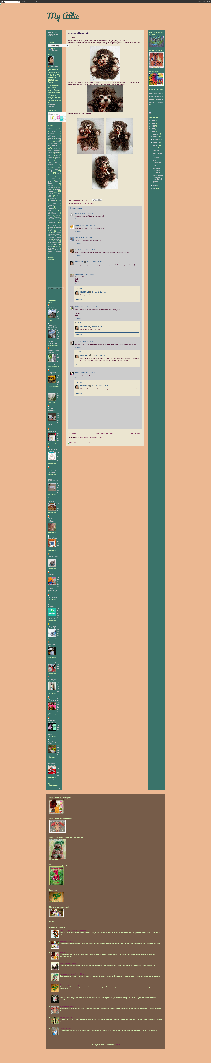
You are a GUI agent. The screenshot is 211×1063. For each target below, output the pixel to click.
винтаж (58, 141)
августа (156, 145)
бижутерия (51, 136)
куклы (50, 182)
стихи (53, 232)
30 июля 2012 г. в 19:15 (99, 292)
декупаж (50, 154)
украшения (51, 237)
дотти (49, 155)
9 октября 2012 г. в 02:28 (100, 386)
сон (58, 230)
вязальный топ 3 (58, 633)
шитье (50, 251)
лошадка (50, 185)
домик (57, 154)
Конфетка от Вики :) (157, 156)
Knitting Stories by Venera (53, 351)
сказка (58, 227)
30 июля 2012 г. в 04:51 (87, 213)
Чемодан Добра (53, 663)
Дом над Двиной (51, 605)
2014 (153, 126)
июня (155, 185)
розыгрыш (51, 218)
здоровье (50, 164)
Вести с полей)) (65, 996)
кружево (54, 178)
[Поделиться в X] (97, 200)
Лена (151, 99)
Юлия (77, 372)
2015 (153, 123)
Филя (151, 96)
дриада (50, 157)
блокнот (50, 138)
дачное (155, 182)
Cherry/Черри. (158, 153)
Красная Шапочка (55, 175)
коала (56, 169)
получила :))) (158, 93)
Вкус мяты (52, 392)
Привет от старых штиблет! (51, 519)
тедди (57, 234)
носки (51, 202)
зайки (56, 162)
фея (50, 239)
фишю (50, 241)
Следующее (73, 433)
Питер (59, 207)
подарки (51, 210)
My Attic (63, 15)
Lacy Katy (58, 251)
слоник (58, 229)
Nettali (77, 250)
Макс (57, 187)
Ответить (78, 219)
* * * (58, 523)
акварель (50, 128)
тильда (50, 235)
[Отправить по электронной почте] (93, 200)
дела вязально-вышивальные (158, 163)
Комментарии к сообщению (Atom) (90, 437)
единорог (51, 159)
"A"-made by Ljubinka (52, 450)
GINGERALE (79, 262)
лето (56, 181)
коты (50, 173)
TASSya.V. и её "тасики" (53, 481)
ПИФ (51, 208)
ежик (59, 159)
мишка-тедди (84, 203)
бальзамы (51, 133)
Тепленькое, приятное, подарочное (72, 985)
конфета (51, 171)
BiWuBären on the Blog (53, 373)
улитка (59, 237)
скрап (52, 229)
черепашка (51, 242)
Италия (50, 167)
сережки (50, 227)
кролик (59, 176)
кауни (49, 169)
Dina (76, 237)
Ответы (79, 288)
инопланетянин (52, 165)
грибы (50, 152)
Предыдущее (136, 433)
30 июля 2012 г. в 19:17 (99, 326)
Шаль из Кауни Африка (68, 963)
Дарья (77, 213)
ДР (57, 155)
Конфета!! (63, 952)
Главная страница (104, 433)
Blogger (117, 1045)
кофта (59, 173)
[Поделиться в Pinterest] (101, 200)
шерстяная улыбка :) (52, 627)
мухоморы (53, 198)
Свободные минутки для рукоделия (52, 327)
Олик (151, 93)
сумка (59, 232)
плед (57, 208)
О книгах (58, 395)
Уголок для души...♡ (52, 680)
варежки (50, 141)
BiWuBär (78, 307)
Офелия (50, 207)
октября (156, 139)
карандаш (56, 167)
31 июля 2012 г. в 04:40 (85, 341)
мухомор (58, 196)
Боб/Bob (156, 150)
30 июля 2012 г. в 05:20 (86, 237)
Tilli (76, 341)
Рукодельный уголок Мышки (53, 700)
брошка (58, 138)
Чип (59, 242)
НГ (60, 198)
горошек (50, 150)
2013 (153, 129)
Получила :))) (158, 99)
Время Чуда (52, 538)
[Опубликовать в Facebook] (99, 200)
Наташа (151, 102)
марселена (52, 431)
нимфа (52, 200)
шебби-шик (51, 248)
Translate (55, 50)
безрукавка (51, 135)
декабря (156, 134)
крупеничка (51, 180)
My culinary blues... (52, 742)
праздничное (52, 213)
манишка (50, 189)
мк (58, 193)
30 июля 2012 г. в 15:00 (89, 307)
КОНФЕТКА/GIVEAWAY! (68, 1006)
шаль (53, 244)
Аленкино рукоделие (52, 721)
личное (51, 184)
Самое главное (65, 1028)
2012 (153, 131)
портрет (50, 212)
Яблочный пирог (58, 507)
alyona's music (53, 597)
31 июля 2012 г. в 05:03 (99, 355)
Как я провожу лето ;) (67, 1017)
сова (51, 231)
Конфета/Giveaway (66, 941)
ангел (59, 130)
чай (57, 241)
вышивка (54, 143)
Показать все (57, 779)
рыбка (49, 223)
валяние (54, 140)
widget (59, 788)
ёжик (51, 160)
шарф (57, 246)
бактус (54, 131)
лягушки (50, 187)
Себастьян (156, 173)
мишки (92, 203)
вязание (76, 203)
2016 (153, 120)
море (49, 195)
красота (52, 176)
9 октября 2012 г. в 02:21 (88, 372)
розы (57, 217)
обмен (58, 202)
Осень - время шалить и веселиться (73, 931)
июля (155, 148)
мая (154, 188)
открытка (51, 205)
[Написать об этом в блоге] (95, 200)
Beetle (77, 225)
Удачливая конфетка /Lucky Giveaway (73, 974)
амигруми (51, 130)
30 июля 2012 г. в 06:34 (87, 274)
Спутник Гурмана (51, 500)
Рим (57, 215)
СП (49, 232)
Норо (59, 200)
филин (56, 239)
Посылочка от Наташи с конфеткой (158, 177)
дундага (57, 157)
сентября (156, 142)
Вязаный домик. (51, 575)
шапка (50, 246)
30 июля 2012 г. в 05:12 (87, 225)
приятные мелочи (156, 169)
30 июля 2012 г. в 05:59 (94, 262)
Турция (57, 235)
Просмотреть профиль (52, 105)
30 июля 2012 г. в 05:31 (87, 250)
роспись (50, 220)
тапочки (51, 234)
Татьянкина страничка (52, 764)
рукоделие (51, 222)
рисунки (50, 217)
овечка (54, 203)
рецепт (49, 215)
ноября (156, 137)
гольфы (56, 148)
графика (56, 150)
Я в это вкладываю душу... (52, 410)
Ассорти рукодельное (52, 308)
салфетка (57, 223)
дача (56, 152)
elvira (77, 274)
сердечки (54, 225)
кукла (57, 180)
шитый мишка (53, 249)
